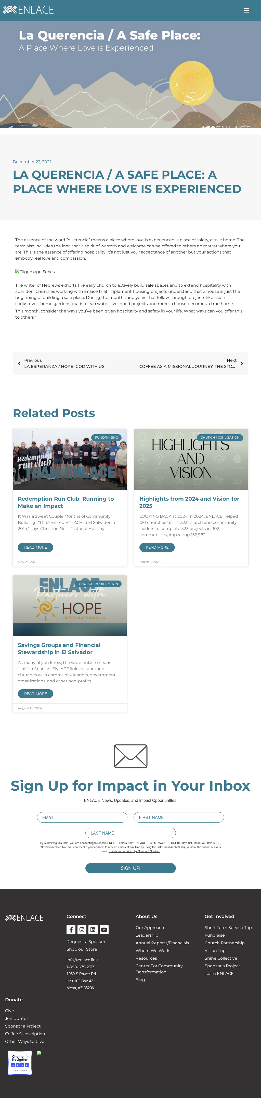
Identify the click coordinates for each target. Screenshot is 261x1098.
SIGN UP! (130, 868)
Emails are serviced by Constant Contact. (134, 851)
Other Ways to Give (24, 1041)
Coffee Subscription (25, 1033)
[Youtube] (104, 929)
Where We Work (152, 950)
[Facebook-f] (71, 929)
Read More (35, 547)
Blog (140, 979)
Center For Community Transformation (159, 968)
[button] (246, 10)
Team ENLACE (219, 973)
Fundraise (215, 935)
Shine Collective (221, 958)
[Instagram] (81, 929)
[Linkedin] (92, 929)
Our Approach (150, 927)
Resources (146, 958)
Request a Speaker (86, 941)
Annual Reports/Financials (162, 942)
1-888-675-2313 (80, 966)
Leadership (147, 935)
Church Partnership (225, 942)
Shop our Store (82, 949)
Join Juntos (17, 1018)
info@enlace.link (82, 959)
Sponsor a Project (222, 965)
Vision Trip (215, 950)
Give (9, 1010)
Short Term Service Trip (228, 927)
